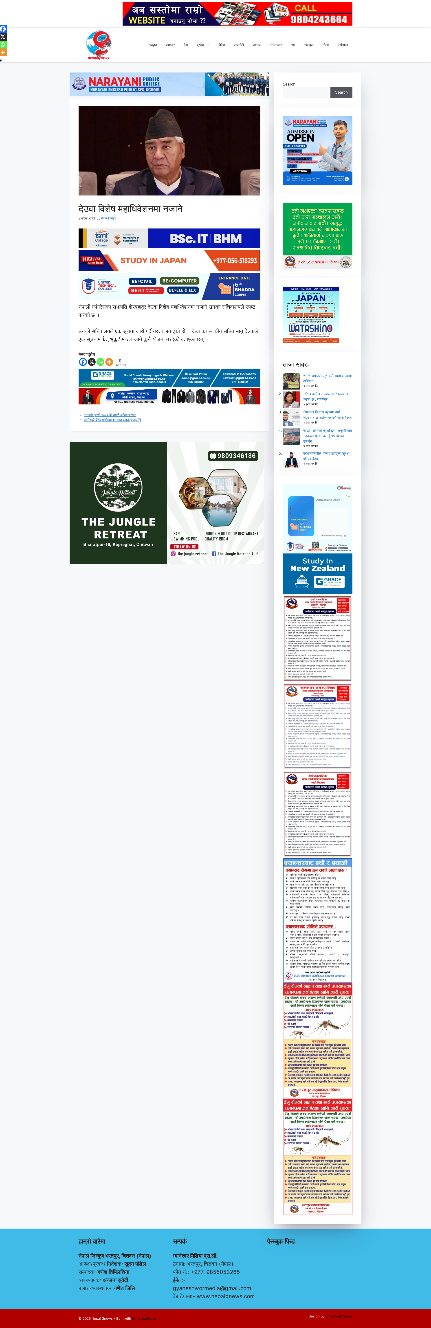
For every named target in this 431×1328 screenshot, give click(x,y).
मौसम (326, 45)
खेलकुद (309, 45)
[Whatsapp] (100, 362)
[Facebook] (83, 362)
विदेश (222, 45)
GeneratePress (144, 1318)
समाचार (170, 45)
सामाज (257, 45)
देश (186, 45)
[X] (92, 362)
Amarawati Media (338, 1316)
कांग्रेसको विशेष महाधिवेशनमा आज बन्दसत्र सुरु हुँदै (112, 420)
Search (289, 84)
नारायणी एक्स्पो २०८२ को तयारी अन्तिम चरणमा (110, 415)
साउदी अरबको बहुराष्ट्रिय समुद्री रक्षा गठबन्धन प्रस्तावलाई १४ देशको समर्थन (327, 435)
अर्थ (293, 45)
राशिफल (343, 45)
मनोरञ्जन (276, 45)
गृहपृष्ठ (153, 45)
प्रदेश (200, 45)
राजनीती (239, 45)
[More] (109, 362)
